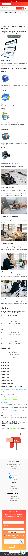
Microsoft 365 (13, 490)
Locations (14, 470)
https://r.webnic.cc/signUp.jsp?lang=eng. (9, 399)
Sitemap (13, 505)
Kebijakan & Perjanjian (14, 498)
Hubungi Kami (14, 466)
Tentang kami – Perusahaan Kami (14, 464)
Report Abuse (14, 496)
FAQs (14, 502)
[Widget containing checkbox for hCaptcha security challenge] (14, 541)
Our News (14, 468)
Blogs (13, 504)
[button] (14, 390)
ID (24, 4)
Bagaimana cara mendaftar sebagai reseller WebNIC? (14, 396)
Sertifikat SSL (14, 486)
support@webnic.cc (14, 428)
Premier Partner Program (13, 488)
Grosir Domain (13, 484)
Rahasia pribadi (13, 500)
